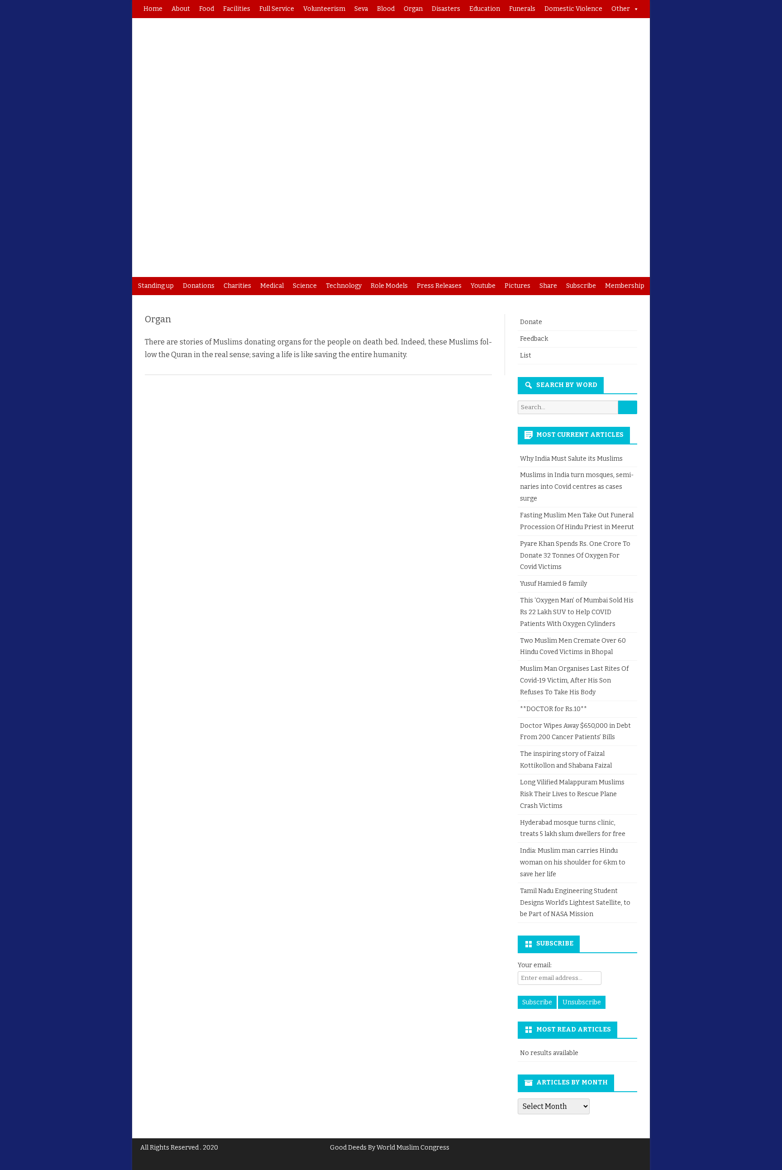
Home (152, 9)
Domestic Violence (573, 9)
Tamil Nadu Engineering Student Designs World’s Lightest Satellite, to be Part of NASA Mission (575, 902)
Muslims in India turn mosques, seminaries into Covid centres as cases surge (577, 486)
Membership (624, 286)
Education (484, 9)
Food (206, 9)
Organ (413, 9)
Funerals (522, 9)
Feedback (534, 339)
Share (548, 286)
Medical (272, 286)
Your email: (535, 965)
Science (305, 286)
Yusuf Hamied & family (553, 583)
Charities (237, 286)
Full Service (276, 9)
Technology (344, 286)
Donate (531, 322)
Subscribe (581, 286)
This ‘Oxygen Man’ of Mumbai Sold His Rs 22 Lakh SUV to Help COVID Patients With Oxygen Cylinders (577, 612)
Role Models (389, 286)
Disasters (446, 9)
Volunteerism (324, 9)
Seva (361, 9)
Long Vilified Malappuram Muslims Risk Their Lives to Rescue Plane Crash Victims (572, 794)
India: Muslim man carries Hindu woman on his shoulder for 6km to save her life (572, 862)
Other (620, 9)
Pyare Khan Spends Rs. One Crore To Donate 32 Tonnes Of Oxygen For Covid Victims (575, 555)
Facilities (236, 9)
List (525, 355)
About (181, 9)
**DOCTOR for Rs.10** (553, 709)
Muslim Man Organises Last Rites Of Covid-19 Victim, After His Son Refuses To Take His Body (574, 680)
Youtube (483, 286)
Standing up (156, 286)
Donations (199, 286)
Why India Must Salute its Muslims (571, 459)
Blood (386, 9)
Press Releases (439, 286)
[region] (391, 147)
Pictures (517, 286)
